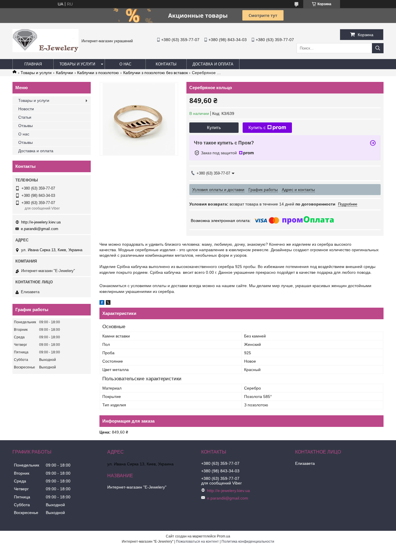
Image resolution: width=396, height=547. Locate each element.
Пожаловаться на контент (197, 541)
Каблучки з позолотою (98, 72)
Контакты (166, 64)
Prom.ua (223, 536)
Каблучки (64, 72)
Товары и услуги (77, 64)
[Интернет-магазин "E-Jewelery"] (45, 50)
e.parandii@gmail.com (39, 229)
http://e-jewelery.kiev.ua (41, 222)
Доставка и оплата (212, 64)
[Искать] (378, 48)
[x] (108, 303)
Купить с (257, 127)
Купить (214, 127)
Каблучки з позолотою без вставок (155, 72)
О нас (125, 64)
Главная (33, 64)
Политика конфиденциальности (247, 541)
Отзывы (25, 125)
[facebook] (101, 303)
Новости (26, 109)
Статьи (24, 117)
